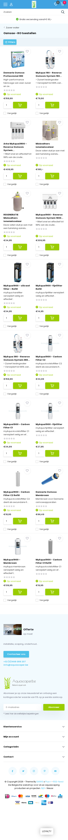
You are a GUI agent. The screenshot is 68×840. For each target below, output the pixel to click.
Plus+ (48, 781)
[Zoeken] (63, 12)
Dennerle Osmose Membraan (46, 493)
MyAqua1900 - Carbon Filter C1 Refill (49, 561)
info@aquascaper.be (15, 664)
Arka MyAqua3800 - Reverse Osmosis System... (15, 147)
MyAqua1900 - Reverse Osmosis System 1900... (49, 216)
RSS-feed (58, 781)
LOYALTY (46, 831)
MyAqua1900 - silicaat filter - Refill (16, 287)
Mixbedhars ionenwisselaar (45, 145)
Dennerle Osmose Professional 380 (13, 74)
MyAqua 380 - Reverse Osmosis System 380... (16, 358)
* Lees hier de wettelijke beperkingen (21, 713)
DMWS (39, 781)
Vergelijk (12, 113)
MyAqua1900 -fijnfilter (49, 424)
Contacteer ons (16, 654)
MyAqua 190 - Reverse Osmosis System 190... (49, 74)
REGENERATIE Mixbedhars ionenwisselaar (12, 218)
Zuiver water (12, 27)
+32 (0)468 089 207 (14, 661)
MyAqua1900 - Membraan (11, 561)
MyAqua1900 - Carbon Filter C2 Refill (16, 493)
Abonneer (53, 707)
